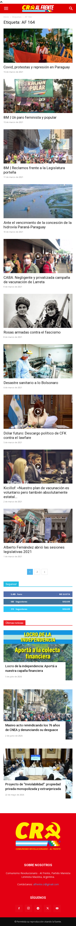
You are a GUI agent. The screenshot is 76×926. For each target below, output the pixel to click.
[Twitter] (47, 908)
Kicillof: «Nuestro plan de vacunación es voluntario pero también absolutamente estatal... (36, 492)
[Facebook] (18, 908)
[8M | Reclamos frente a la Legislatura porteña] (38, 146)
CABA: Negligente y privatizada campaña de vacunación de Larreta (37, 279)
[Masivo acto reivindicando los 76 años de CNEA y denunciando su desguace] (38, 714)
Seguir (66, 601)
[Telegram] (38, 908)
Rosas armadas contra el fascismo (32, 332)
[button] (6, 8)
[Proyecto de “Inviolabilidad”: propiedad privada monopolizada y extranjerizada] (38, 774)
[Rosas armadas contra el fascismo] (38, 311)
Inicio (6, 16)
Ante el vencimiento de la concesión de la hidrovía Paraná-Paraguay (38, 225)
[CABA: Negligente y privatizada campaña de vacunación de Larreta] (38, 256)
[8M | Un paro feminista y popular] (38, 96)
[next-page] (45, 572)
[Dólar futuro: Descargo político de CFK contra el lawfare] (38, 412)
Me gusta (64, 594)
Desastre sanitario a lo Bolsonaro (31, 383)
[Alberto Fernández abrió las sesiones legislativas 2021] (38, 526)
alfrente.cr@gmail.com (46, 884)
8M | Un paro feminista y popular (30, 117)
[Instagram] (28, 908)
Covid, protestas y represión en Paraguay (37, 67)
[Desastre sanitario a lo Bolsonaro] (38, 361)
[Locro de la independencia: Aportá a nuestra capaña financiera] (38, 655)
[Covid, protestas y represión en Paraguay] (38, 46)
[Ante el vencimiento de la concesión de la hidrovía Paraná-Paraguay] (38, 201)
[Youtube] (57, 908)
